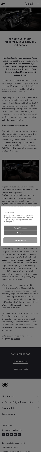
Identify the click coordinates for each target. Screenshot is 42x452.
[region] (20, 226)
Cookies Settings (20, 240)
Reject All (20, 233)
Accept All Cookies (20, 228)
